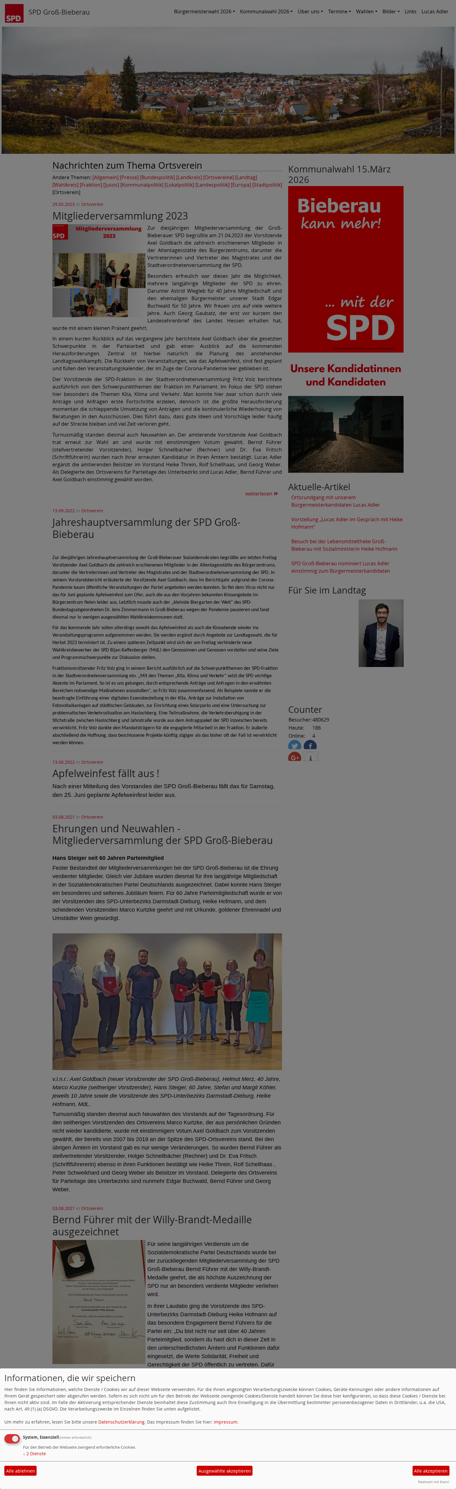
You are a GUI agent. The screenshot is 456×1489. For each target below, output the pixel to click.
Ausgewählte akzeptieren (225, 1471)
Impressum (225, 1422)
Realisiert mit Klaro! (433, 1481)
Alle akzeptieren (431, 1471)
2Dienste (34, 1453)
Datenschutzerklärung (121, 1422)
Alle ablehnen (20, 1471)
